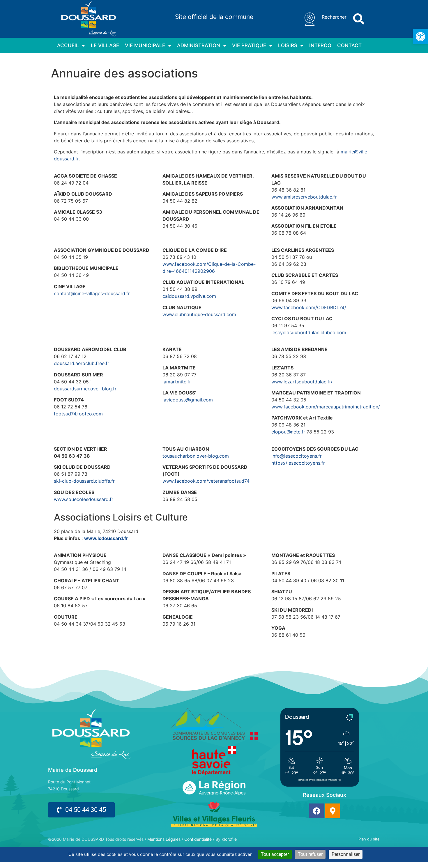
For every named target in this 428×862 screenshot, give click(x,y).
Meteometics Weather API (326, 780)
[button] (359, 19)
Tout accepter (275, 854)
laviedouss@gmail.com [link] (187, 400)
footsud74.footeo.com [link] (78, 414)
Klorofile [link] (229, 839)
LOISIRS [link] (287, 45)
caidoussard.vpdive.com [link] (189, 296)
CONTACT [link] (349, 45)
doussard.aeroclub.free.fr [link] (81, 363)
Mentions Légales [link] (164, 839)
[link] (420, 36)
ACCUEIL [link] (68, 45)
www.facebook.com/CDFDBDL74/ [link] (308, 307)
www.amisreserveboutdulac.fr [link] (304, 197)
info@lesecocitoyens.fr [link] (296, 456)
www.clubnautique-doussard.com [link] (199, 314)
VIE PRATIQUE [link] (249, 45)
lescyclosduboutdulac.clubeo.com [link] (308, 332)
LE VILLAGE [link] (105, 45)
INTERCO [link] (320, 45)
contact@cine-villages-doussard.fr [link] (92, 293)
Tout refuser (310, 854)
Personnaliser (346, 854)
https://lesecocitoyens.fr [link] (298, 463)
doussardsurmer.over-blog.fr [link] (85, 389)
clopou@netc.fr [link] (288, 432)
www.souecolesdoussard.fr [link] (83, 499)
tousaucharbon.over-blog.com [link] (195, 456)
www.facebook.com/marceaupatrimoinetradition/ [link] (325, 407)
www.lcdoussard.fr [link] (106, 538)
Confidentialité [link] (198, 839)
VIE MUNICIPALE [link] (145, 45)
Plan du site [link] (369, 839)
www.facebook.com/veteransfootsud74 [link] (206, 481)
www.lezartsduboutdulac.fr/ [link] (302, 382)
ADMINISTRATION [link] (198, 45)
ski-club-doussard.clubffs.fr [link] (84, 481)
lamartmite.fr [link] (176, 382)
